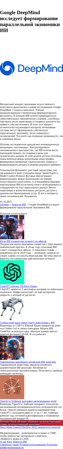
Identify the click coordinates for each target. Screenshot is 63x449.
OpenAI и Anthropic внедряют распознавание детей (28, 401)
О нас (3, 441)
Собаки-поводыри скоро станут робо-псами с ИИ (27, 322)
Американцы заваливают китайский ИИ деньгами (28, 362)
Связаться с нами (9, 444)
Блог (9, 441)
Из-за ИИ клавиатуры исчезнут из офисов (23, 241)
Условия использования (33, 444)
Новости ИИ (20, 441)
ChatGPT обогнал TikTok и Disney (18, 286)
